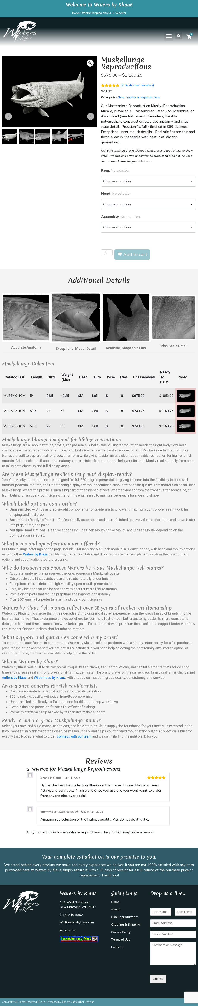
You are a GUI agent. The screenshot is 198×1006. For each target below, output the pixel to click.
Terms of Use (120, 940)
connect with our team (74, 736)
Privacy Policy (121, 932)
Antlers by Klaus (14, 677)
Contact (117, 947)
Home (115, 902)
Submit (158, 979)
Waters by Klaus (35, 554)
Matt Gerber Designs (82, 1002)
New (121, 97)
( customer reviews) (137, 85)
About (115, 909)
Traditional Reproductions (142, 97)
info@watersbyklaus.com (77, 922)
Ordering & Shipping (125, 925)
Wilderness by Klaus (49, 677)
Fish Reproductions (125, 917)
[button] (168, 36)
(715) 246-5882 (71, 915)
